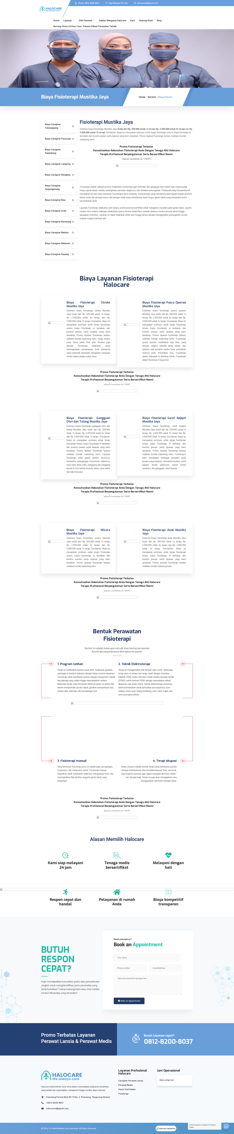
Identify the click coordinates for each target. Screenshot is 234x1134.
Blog (159, 20)
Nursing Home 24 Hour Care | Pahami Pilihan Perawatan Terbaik (85, 26)
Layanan (67, 20)
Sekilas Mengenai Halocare (112, 20)
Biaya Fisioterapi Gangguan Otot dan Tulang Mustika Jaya (88, 419)
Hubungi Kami (146, 20)
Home (56, 20)
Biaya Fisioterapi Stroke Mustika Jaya (88, 304)
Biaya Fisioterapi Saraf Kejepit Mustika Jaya (164, 419)
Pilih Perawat (85, 20)
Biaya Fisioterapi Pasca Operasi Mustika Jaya (164, 304)
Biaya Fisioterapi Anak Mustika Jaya (164, 531)
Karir (132, 20)
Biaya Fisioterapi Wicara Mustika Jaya (88, 531)
